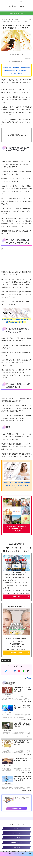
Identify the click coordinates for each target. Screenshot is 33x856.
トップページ (16, 828)
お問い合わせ (16, 847)
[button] (29, 430)
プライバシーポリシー (16, 842)
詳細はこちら (16, 597)
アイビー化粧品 (6, 660)
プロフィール (16, 833)
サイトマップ (16, 838)
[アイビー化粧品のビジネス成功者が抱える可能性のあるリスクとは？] (14, 671)
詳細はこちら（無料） (16, 653)
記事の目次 (15, 135)
